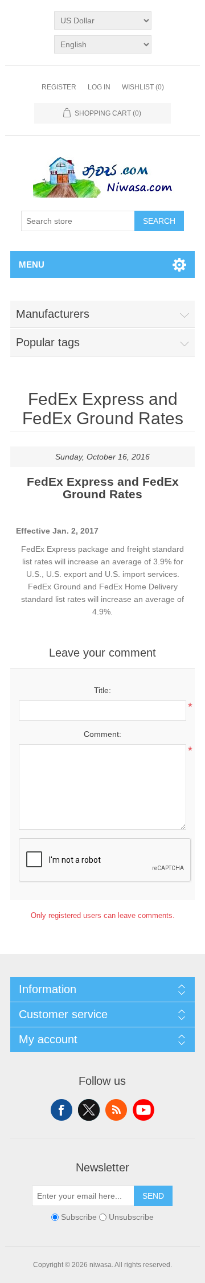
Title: (102, 690)
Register (59, 87)
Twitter (89, 1110)
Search (159, 221)
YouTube (143, 1110)
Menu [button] (31, 264)
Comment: (102, 734)
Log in (99, 87)
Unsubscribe (131, 1216)
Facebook (61, 1110)
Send (153, 1195)
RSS (116, 1110)
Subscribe (79, 1216)
